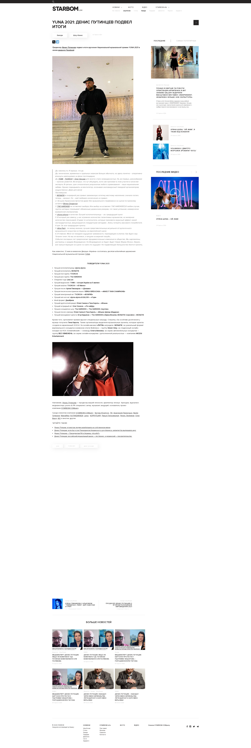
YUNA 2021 (71, 446)
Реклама (102, 730)
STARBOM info (161, 7)
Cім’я (85, 739)
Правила (103, 732)
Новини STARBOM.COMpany (159, 725)
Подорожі (152, 11)
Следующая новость (123, 609)
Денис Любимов (127, 416)
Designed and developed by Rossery (63, 727)
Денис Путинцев (69, 47)
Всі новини (116, 11)
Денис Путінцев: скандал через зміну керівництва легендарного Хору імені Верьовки (95, 697)
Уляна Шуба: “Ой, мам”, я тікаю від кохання (183, 130)
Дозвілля (161, 11)
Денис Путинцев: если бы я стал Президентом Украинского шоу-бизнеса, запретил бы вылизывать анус (95, 430)
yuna (57, 446)
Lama (86, 416)
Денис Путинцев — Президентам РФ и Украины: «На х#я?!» (77, 433)
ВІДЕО (144, 7)
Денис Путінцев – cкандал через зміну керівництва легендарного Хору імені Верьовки (126, 697)
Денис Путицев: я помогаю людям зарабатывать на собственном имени (82, 428)
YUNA (87, 254)
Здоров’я (179, 11)
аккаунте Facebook (66, 50)
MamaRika (65, 416)
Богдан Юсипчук (102, 413)
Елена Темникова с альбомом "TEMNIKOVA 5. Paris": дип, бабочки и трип (80, 605)
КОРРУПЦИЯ (95, 416)
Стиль (136, 11)
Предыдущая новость (75, 609)
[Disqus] (98, 487)
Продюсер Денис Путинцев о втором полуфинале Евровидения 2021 (119, 605)
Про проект (103, 728)
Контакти (103, 734)
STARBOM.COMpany (69, 408)
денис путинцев (89, 446)
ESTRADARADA (76, 416)
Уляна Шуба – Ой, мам (167, 219)
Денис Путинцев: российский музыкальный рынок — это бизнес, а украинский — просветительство (93, 436)
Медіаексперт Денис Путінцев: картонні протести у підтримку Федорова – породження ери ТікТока (128, 658)
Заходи (143, 11)
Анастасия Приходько (122, 413)
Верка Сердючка (70, 203)
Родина (170, 11)
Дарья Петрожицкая (110, 416)
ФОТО (131, 7)
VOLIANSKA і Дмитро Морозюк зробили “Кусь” (183, 149)
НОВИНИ (116, 7)
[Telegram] (57, 41)
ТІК (111, 413)
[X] (53, 41)
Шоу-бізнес (127, 11)
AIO (59, 418)
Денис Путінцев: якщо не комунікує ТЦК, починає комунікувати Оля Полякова (96, 657)
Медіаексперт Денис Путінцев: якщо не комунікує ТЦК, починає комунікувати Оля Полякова (65, 658)
